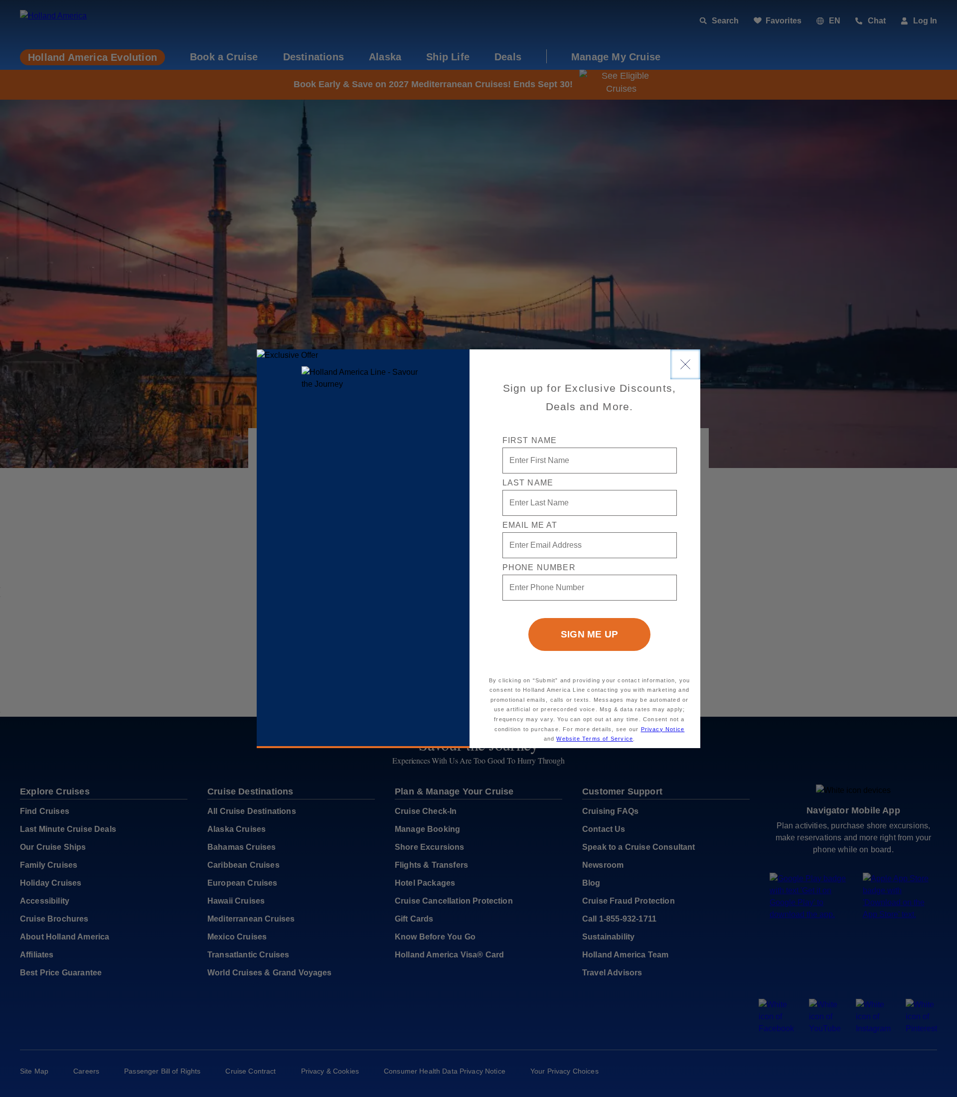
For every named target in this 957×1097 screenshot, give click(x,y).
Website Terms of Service (594, 739)
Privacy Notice (663, 729)
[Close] (685, 364)
